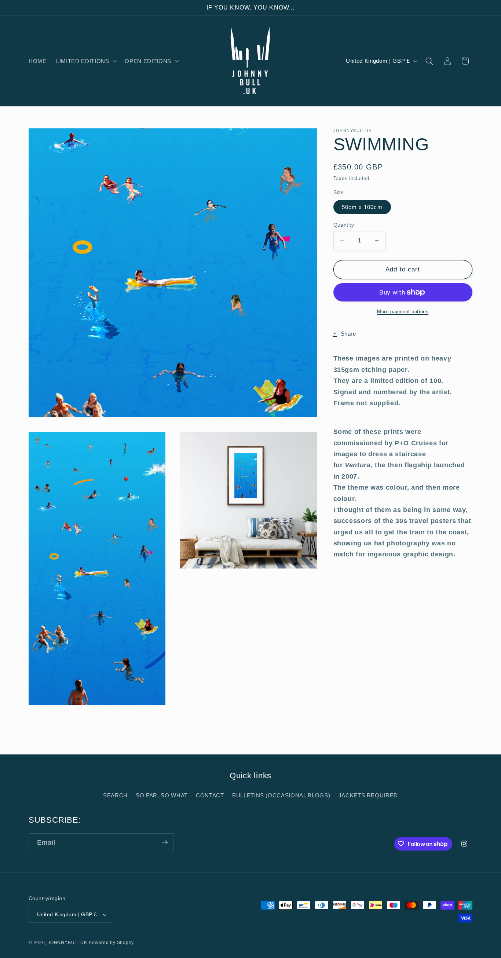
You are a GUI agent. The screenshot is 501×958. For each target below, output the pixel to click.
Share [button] (348, 334)
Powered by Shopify (111, 942)
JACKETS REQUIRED (368, 795)
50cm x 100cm (362, 207)
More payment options (402, 311)
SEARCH (115, 795)
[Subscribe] (164, 842)
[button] (85, 61)
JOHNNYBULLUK (67, 942)
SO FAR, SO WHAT (162, 795)
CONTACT (210, 795)
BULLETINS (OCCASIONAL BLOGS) (281, 795)
